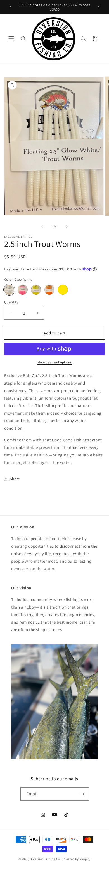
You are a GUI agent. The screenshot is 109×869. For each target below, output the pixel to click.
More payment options (54, 362)
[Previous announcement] (10, 7)
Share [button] (15, 478)
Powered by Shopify (76, 859)
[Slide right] (67, 226)
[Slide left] (42, 226)
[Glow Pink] (23, 290)
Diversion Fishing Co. (45, 859)
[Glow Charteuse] (36, 290)
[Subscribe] (82, 794)
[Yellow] (63, 290)
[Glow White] (9, 290)
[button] (11, 39)
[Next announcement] (99, 7)
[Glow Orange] (49, 290)
